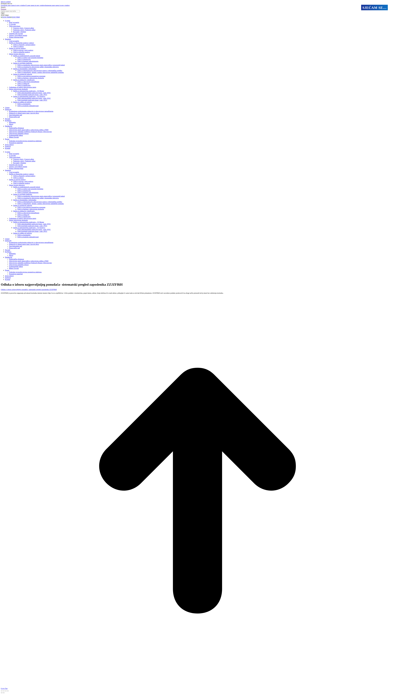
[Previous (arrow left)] (1, 692)
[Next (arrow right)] (4, 692)
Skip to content (6, 2)
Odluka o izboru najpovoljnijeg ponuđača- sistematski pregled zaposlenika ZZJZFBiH (29, 289)
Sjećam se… (374, 8)
